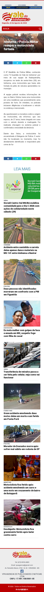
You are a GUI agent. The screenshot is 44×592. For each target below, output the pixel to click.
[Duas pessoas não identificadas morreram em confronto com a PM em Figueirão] (22, 272)
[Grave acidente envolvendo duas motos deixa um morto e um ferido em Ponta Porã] (22, 396)
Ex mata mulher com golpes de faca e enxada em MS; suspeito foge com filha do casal (22, 333)
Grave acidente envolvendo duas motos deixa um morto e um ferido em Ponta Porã (21, 416)
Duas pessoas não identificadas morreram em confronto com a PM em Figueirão (21, 292)
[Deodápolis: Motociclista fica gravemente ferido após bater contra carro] (22, 512)
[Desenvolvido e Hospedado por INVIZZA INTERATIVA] (22, 589)
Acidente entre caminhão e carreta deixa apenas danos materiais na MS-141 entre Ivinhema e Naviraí (21, 250)
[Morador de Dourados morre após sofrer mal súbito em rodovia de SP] (22, 433)
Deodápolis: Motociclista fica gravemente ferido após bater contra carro (19, 532)
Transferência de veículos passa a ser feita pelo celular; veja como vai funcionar (22, 375)
